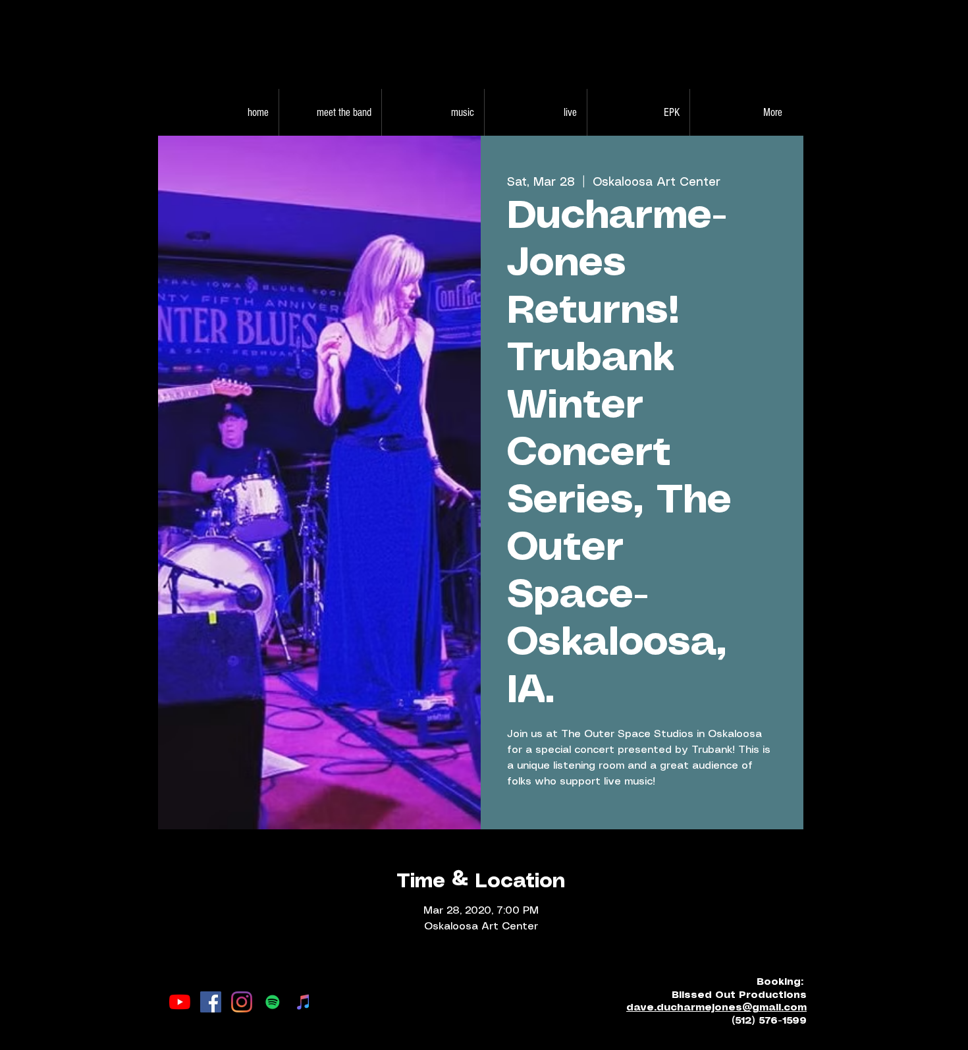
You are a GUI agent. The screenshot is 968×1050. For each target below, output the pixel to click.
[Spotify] (272, 1001)
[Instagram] (241, 1001)
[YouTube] (179, 1001)
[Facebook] (210, 1001)
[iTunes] (303, 1001)
